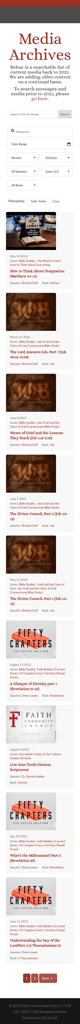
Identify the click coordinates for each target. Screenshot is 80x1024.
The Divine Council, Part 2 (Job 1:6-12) (39, 516)
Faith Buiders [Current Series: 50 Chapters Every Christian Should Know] (37, 673)
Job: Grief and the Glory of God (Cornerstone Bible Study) (35, 424)
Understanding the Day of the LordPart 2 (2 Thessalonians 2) (35, 943)
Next (45, 978)
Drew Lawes (30, 695)
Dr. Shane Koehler (33, 776)
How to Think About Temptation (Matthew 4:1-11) (37, 273)
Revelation (57, 695)
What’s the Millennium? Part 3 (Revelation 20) (35, 858)
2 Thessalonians (28, 958)
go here (39, 98)
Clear (56, 201)
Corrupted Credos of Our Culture (40, 754)
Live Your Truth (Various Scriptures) (30, 767)
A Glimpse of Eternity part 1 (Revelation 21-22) (33, 686)
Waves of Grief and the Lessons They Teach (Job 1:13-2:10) (36, 435)
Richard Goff (30, 283)
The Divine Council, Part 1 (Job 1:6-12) (39, 601)
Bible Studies (27, 261)
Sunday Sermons (20, 758)
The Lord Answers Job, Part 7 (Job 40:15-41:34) (38, 354)
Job (52, 364)
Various (54, 283)
